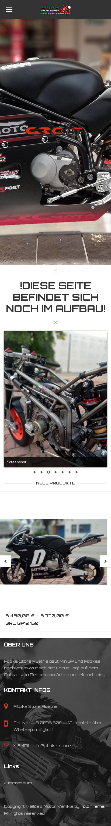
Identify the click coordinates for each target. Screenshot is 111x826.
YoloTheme (92, 782)
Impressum (20, 758)
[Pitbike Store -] (55, 9)
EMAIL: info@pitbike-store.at (47, 721)
